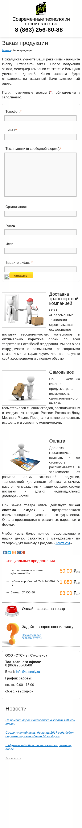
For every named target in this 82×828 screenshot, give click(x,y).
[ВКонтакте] (5, 552)
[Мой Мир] (19, 552)
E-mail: (11, 130)
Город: (10, 225)
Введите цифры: (19, 262)
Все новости (13, 758)
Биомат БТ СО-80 (23, 592)
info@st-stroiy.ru (28, 672)
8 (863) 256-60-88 (39, 29)
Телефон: (13, 111)
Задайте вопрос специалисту (47, 627)
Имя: (9, 244)
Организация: (16, 207)
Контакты (63, 543)
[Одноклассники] (14, 552)
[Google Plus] (23, 552)
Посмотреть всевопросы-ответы (32, 637)
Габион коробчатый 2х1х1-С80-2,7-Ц (35, 583)
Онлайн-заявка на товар (43, 609)
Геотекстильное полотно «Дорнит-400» (27, 571)
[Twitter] (9, 552)
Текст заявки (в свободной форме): (33, 148)
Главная (6, 50)
